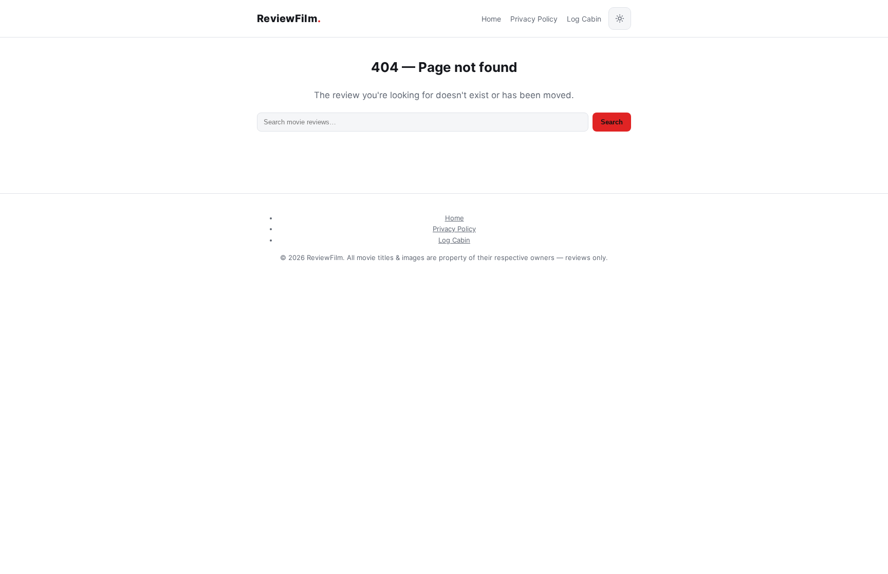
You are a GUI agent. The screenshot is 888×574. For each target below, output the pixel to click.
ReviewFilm (289, 18)
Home (491, 18)
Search (612, 122)
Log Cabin (584, 18)
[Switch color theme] (619, 18)
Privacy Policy (534, 18)
